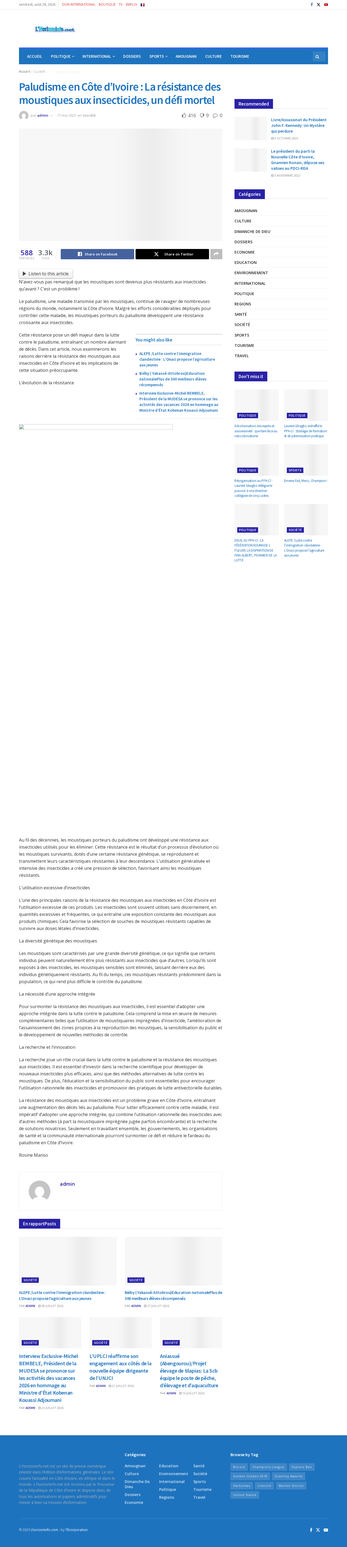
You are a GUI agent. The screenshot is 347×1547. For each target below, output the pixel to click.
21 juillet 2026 (122, 1386)
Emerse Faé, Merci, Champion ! (305, 480)
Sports (241, 335)
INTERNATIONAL (96, 56)
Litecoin (264, 1486)
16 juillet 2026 (193, 1393)
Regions (242, 303)
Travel (241, 355)
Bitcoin (239, 1467)
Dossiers (243, 241)
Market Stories (291, 1486)
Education (245, 262)
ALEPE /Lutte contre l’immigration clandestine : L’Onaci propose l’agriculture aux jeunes (177, 359)
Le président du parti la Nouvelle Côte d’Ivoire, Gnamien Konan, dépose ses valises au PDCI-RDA (297, 159)
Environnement (251, 272)
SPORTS (156, 56)
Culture (243, 220)
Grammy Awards (289, 1476)
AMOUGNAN (186, 56)
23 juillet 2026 (52, 1408)
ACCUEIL (34, 56)
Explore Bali (302, 1467)
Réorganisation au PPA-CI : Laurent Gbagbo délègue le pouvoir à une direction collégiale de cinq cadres (253, 488)
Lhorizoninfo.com (44, 1529)
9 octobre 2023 (286, 138)
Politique (244, 293)
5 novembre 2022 (287, 175)
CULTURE (213, 56)
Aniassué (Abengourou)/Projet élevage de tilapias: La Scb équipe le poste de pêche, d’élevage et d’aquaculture (189, 1371)
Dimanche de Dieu (252, 231)
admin (42, 115)
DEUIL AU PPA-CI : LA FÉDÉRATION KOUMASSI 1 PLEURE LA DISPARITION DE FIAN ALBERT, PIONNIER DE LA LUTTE (255, 550)
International (249, 283)
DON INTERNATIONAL (78, 4)
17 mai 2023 (66, 115)
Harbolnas (241, 1486)
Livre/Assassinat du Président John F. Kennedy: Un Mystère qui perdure (299, 125)
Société (89, 115)
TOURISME (239, 56)
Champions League (268, 1467)
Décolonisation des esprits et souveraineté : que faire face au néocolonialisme (255, 431)
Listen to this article (48, 274)
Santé (240, 314)
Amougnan (245, 210)
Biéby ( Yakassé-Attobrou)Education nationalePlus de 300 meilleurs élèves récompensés (173, 379)
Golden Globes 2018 (250, 1476)
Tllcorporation (76, 1529)
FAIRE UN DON (67, 72)
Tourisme (244, 345)
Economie (244, 252)
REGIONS (35, 72)
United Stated (244, 1495)
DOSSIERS (132, 56)
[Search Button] (318, 56)
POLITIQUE (60, 56)
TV (121, 4)
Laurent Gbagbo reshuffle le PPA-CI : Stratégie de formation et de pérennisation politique (305, 431)
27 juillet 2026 (157, 1306)
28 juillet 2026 (52, 1306)
